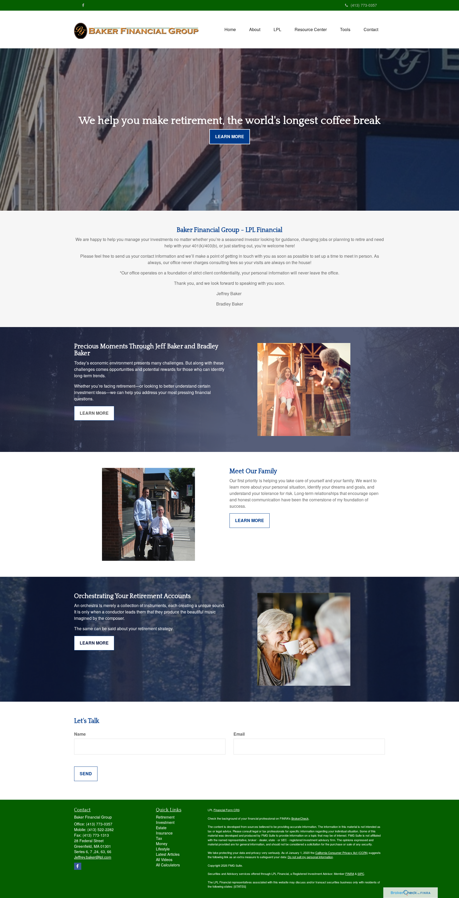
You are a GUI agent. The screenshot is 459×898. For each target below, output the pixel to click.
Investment (165, 822)
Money (161, 843)
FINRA (349, 873)
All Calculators (168, 864)
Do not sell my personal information (310, 857)
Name (80, 734)
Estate (161, 827)
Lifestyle (163, 849)
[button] (255, 29)
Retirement (165, 817)
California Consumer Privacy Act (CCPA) (341, 852)
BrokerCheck (300, 818)
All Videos (164, 859)
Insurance (164, 833)
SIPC (361, 873)
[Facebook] (83, 5)
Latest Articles (168, 854)
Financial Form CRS (227, 810)
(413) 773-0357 (364, 5)
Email (239, 734)
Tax (159, 838)
